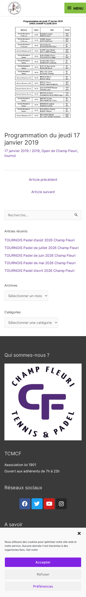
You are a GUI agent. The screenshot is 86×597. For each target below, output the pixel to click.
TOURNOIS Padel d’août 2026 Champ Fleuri (39, 240)
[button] (79, 533)
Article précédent (43, 179)
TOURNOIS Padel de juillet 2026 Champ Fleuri (41, 248)
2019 (36, 151)
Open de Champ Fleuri (59, 151)
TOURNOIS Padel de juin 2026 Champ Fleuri (40, 255)
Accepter (43, 562)
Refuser (43, 574)
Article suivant (43, 192)
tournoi (10, 156)
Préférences (43, 586)
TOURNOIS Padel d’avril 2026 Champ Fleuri (39, 271)
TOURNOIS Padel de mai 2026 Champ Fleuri (40, 263)
